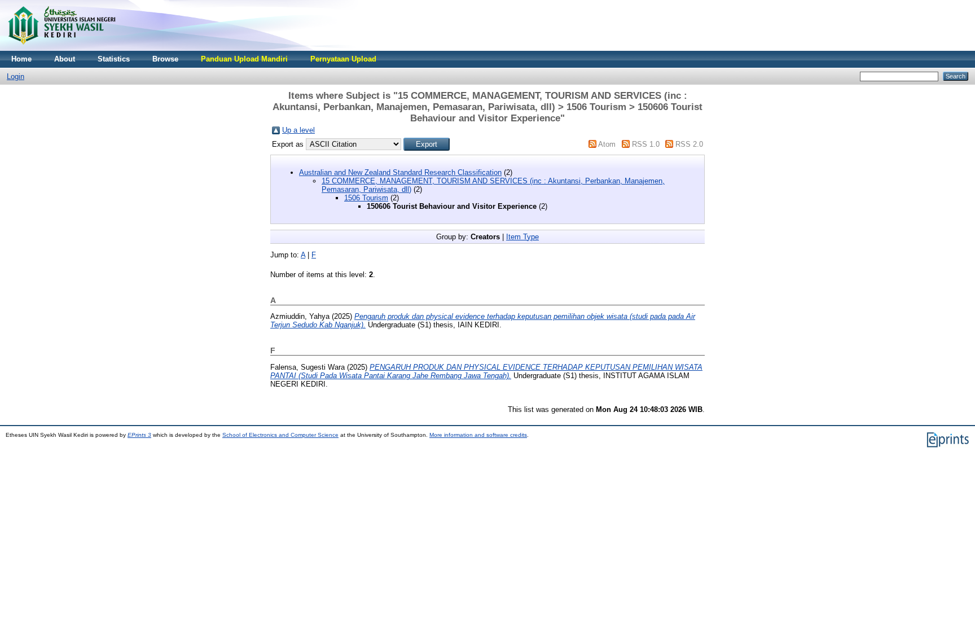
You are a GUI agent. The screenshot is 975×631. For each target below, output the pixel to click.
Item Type (522, 237)
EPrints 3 (139, 435)
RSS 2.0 (689, 144)
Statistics (114, 59)
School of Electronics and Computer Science (280, 435)
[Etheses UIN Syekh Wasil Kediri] (61, 48)
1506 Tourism (366, 198)
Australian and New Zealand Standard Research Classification (400, 172)
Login (15, 76)
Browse (165, 59)
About (64, 59)
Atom (607, 144)
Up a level (298, 130)
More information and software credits (478, 435)
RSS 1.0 (646, 144)
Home (21, 59)
